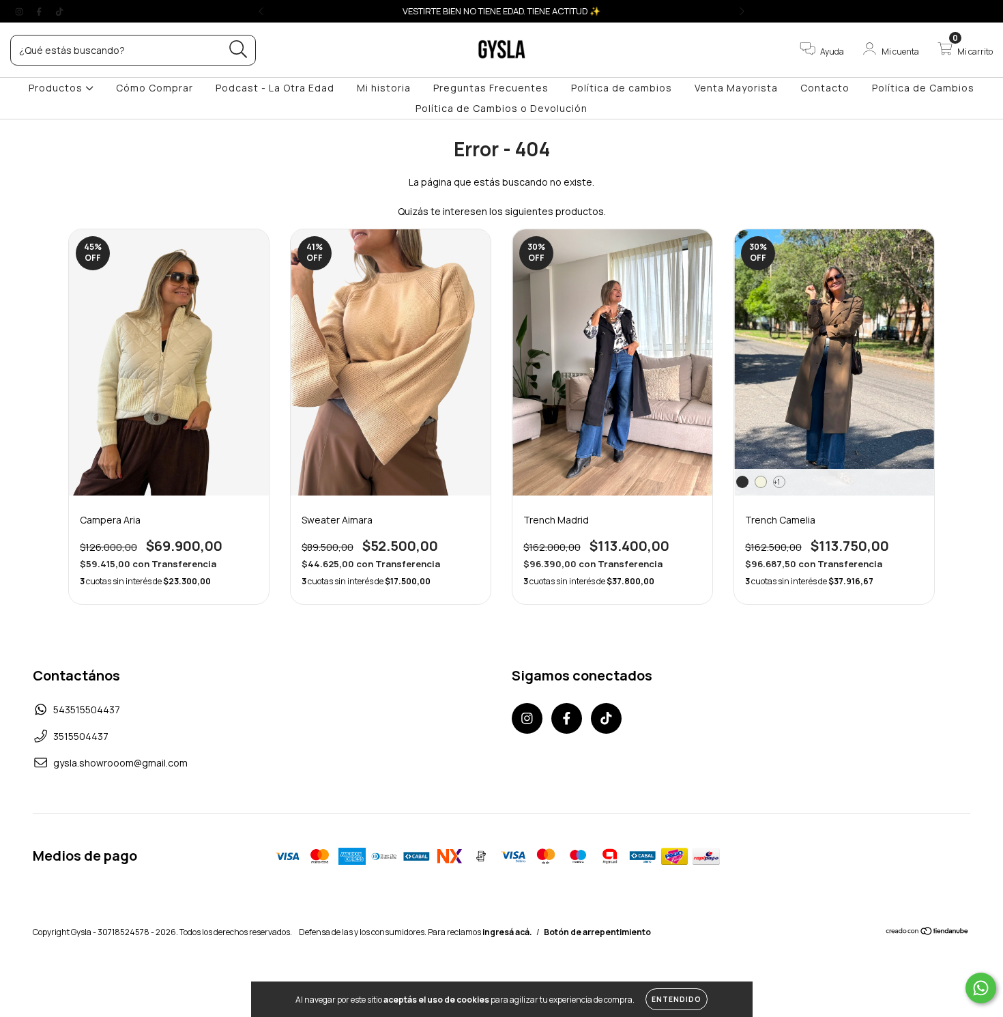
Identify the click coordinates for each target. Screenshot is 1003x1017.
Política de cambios (621, 87)
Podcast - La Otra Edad (275, 87)
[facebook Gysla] (40, 11)
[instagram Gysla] (20, 11)
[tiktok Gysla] (59, 11)
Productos (57, 87)
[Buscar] (238, 49)
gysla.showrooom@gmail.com (120, 762)
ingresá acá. (507, 932)
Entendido (676, 999)
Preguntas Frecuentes (491, 87)
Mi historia (384, 87)
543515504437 (86, 709)
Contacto (824, 87)
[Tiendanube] (927, 933)
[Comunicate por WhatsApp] (980, 988)
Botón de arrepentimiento (597, 932)
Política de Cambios (923, 87)
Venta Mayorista (736, 87)
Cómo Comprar (154, 87)
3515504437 (80, 736)
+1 (777, 482)
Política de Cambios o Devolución (501, 108)
